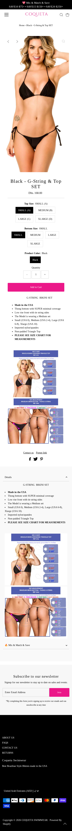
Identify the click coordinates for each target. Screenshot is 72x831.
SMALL (18, 235)
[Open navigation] (10, 14)
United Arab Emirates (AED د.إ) (20, 791)
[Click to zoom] (63, 41)
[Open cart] (67, 14)
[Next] (17, 41)
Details (8, 477)
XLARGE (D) (45, 219)
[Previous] (8, 41)
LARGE (52, 235)
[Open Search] (61, 15)
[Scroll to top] (65, 824)
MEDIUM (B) (45, 210)
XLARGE (35, 243)
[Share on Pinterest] (41, 460)
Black (35, 260)
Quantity (36, 267)
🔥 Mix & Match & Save (17, 645)
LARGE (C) (24, 219)
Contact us (28, 453)
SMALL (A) (24, 210)
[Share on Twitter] (35, 460)
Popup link (41, 453)
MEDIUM (35, 235)
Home (22, 25)
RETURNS (7, 753)
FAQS (5, 742)
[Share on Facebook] (30, 460)
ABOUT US (8, 737)
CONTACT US (9, 747)
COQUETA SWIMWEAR (35, 820)
